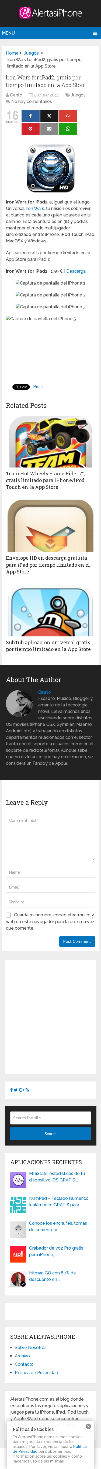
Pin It (38, 386)
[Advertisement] (50, 1016)
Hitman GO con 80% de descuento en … (52, 1276)
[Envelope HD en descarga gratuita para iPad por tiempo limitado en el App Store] (50, 525)
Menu (8, 33)
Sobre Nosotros (31, 1347)
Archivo (22, 1355)
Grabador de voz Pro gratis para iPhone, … (56, 1251)
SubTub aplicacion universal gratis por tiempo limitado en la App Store (48, 645)
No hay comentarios (31, 101)
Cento (16, 95)
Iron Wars (35, 208)
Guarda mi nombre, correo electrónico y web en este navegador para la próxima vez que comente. (50, 921)
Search (50, 1133)
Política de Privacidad (36, 1372)
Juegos (78, 95)
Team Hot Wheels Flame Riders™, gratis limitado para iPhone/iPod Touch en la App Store (45, 480)
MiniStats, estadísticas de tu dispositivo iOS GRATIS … (57, 1177)
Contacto (24, 1364)
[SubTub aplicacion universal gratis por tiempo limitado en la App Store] (50, 609)
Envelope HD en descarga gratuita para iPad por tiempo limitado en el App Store (48, 565)
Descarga (76, 271)
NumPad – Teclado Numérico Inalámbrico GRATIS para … (59, 1201)
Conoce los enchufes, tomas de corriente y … (58, 1226)
